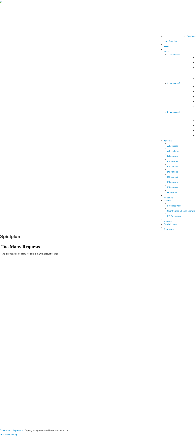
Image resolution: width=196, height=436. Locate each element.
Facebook (191, 36)
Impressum (18, 430)
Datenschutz (5, 430)
